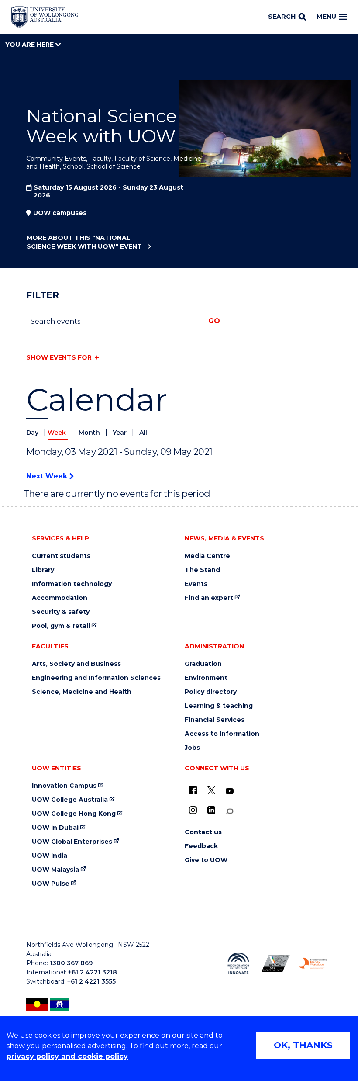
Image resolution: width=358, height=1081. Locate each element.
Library (43, 570)
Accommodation (59, 598)
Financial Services (214, 720)
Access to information (222, 734)
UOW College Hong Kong (74, 814)
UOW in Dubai (55, 828)
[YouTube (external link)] (229, 791)
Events (196, 584)
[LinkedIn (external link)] (211, 810)
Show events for (59, 357)
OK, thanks (303, 1045)
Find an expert (209, 598)
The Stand (202, 570)
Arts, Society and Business (76, 664)
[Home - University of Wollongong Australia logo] (45, 17)
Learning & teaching (219, 706)
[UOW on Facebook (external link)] (193, 790)
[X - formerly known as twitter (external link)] (211, 790)
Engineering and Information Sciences (96, 678)
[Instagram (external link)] (193, 810)
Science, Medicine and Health (81, 692)
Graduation (203, 664)
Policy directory (211, 692)
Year (120, 433)
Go (214, 321)
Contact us (203, 832)
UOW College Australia (70, 800)
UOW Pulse (50, 883)
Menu (326, 17)
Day (33, 433)
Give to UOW (206, 860)
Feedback (201, 846)
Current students (61, 556)
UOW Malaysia (55, 869)
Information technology (72, 584)
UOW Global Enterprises (72, 841)
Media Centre (207, 556)
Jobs (192, 748)
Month (90, 433)
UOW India (49, 855)
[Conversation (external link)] (229, 811)
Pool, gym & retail (61, 626)
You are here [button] (30, 45)
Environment (206, 678)
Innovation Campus (64, 786)
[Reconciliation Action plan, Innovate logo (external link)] (238, 963)
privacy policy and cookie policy (67, 1056)
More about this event (84, 242)
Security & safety (61, 612)
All (143, 433)
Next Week (47, 476)
